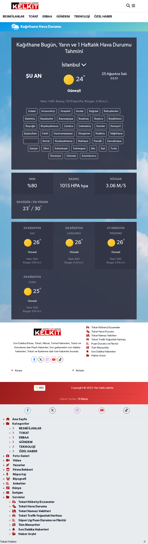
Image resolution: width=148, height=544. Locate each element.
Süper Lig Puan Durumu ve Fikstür (42, 520)
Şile (93, 148)
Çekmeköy (85, 126)
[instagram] (77, 410)
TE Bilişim (83, 399)
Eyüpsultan (30, 133)
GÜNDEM (63, 16)
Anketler (19, 483)
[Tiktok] (60, 359)
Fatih (45, 133)
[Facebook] (34, 359)
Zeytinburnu (89, 155)
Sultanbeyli (61, 148)
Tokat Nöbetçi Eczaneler (105, 327)
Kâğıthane (116, 133)
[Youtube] (54, 359)
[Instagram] (47, 359)
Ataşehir (65, 111)
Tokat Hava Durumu (102, 331)
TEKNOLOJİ (82, 16)
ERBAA (47, 16)
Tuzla (113, 148)
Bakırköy (30, 118)
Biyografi (19, 478)
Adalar (32, 111)
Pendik (98, 141)
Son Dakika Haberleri (103, 351)
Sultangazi (79, 148)
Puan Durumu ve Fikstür (104, 343)
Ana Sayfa (19, 419)
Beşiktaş (84, 118)
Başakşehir (46, 118)
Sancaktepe (114, 141)
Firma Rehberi (22, 469)
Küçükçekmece (64, 141)
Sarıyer (34, 148)
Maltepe (83, 141)
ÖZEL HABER (103, 16)
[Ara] (128, 6)
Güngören (84, 133)
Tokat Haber (8, 541)
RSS (41, 387)
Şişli (103, 148)
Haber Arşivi (98, 355)
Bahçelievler (111, 111)
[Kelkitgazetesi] (24, 6)
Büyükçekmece (49, 126)
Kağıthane (31, 141)
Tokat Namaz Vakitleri (104, 335)
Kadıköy (100, 133)
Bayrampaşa (66, 118)
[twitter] (52, 410)
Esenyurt (116, 126)
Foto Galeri (20, 455)
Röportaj (19, 474)
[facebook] (28, 410)
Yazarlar (18, 465)
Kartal (46, 141)
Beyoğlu (30, 126)
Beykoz (98, 118)
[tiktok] (126, 410)
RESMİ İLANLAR (13, 16)
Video (16, 460)
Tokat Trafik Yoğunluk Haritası (108, 339)
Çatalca (68, 126)
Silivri (46, 148)
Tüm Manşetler (100, 347)
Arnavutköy (48, 111)
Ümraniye (55, 155)
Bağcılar (94, 111)
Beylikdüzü (115, 118)
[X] (41, 359)
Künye (18, 370)
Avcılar (80, 111)
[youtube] (102, 410)
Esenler (101, 126)
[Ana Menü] (133, 6)
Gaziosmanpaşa (63, 133)
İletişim (80, 370)
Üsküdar (71, 155)
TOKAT (33, 16)
